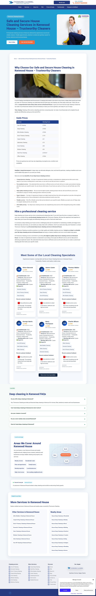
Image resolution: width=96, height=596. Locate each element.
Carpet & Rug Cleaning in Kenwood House (23, 519)
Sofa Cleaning (14, 580)
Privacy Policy (73, 593)
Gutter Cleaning (34, 573)
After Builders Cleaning (36, 571)
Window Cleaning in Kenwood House (22, 535)
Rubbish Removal (34, 580)
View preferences (88, 590)
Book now (62, 2)
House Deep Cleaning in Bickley (60, 519)
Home (19, 7)
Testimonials (60, 7)
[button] (93, 579)
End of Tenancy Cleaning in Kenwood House (24, 523)
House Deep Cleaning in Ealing (59, 538)
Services (27, 7)
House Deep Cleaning (35, 566)
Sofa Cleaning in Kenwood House (21, 538)
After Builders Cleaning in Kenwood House (24, 516)
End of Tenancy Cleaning (16, 571)
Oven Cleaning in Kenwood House (21, 531)
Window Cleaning (14, 577)
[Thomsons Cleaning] (21, 2)
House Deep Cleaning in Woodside (60, 516)
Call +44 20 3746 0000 (26, 42)
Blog (51, 573)
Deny (77, 590)
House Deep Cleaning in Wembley (60, 546)
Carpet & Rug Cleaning (16, 573)
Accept (65, 590)
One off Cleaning (14, 566)
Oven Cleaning (14, 575)
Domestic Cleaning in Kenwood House (22, 527)
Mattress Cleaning (15, 582)
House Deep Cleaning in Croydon (60, 535)
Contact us (52, 577)
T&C (51, 580)
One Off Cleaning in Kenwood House (22, 542)
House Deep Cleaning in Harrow (60, 550)
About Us (35, 7)
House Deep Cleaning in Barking (60, 527)
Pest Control (33, 577)
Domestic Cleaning (15, 569)
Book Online (12, 42)
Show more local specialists (48, 375)
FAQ (42, 7)
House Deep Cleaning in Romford (60, 531)
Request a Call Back (72, 7)
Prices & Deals (50, 7)
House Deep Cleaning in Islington (60, 542)
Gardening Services (35, 575)
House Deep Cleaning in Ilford (59, 523)
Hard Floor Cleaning (35, 569)
